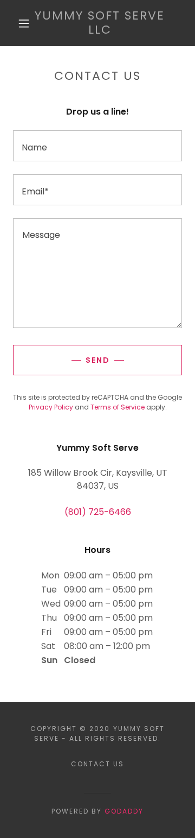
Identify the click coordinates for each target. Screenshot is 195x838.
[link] (100, 23)
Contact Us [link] (97, 763)
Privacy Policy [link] (51, 407)
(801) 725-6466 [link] (97, 512)
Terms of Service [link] (117, 407)
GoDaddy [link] (124, 811)
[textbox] (97, 145)
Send (98, 360)
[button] (24, 23)
